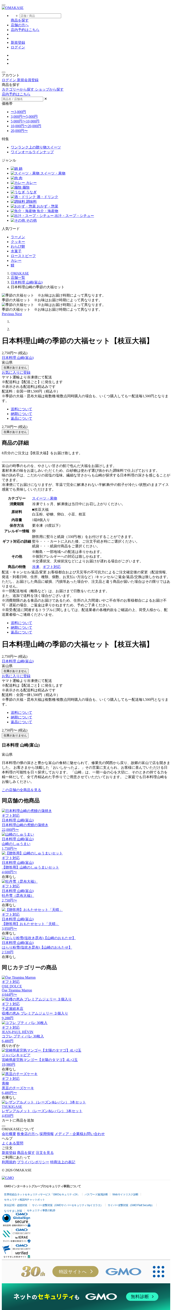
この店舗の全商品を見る (21, 790)
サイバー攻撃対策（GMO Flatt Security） (131, 1205)
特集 (5, 139)
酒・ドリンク (47, 197)
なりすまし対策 (13, 1210)
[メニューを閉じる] (3, 72)
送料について (21, 409)
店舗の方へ (20, 25)
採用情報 (46, 1134)
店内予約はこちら (25, 30)
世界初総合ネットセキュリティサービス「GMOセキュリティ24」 (42, 1194)
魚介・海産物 (47, 211)
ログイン (18, 47)
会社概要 (9, 1134)
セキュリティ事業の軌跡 (41, 1210)
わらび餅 (18, 246)
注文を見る (45, 1153)
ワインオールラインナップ (32, 152)
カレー (31, 183)
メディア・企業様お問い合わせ (80, 1134)
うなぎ (31, 192)
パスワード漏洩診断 (96, 1194)
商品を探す (26, 1153)
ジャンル (9, 160)
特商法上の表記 (62, 1162)
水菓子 (16, 251)
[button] (8, 314)
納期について (21, 414)
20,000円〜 (19, 131)
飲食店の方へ (28, 1134)
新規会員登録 (28, 80)
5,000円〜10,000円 (25, 121)
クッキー (18, 242)
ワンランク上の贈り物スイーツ (36, 147)
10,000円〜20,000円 (26, 126)
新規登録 (18, 42)
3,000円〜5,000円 (24, 116)
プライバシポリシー (33, 1162)
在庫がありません (15, 367)
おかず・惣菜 (47, 206)
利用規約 (9, 1162)
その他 (31, 220)
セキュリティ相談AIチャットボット (24, 1199)
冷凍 (35, 567)
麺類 (26, 187)
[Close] (3, 1126)
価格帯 (7, 103)
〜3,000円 (18, 112)
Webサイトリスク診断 (125, 1194)
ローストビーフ (23, 256)
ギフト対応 (52, 567)
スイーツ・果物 (52, 173)
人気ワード (11, 229)
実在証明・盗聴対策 (15, 1205)
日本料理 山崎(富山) (18, 358)
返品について (21, 418)
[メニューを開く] (3, 5)
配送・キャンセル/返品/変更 (24, 572)
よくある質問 (12, 1143)
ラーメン (18, 237)
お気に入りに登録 (16, 372)
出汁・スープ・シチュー (74, 216)
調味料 (31, 201)
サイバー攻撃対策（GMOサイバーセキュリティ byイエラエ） (67, 1205)
